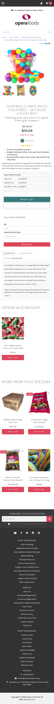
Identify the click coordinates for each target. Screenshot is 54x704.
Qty (5, 224)
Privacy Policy (42, 524)
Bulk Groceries (27, 665)
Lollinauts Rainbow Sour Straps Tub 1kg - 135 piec (39, 480)
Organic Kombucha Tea (27, 578)
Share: (42, 43)
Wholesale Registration (27, 595)
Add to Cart (27, 199)
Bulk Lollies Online (27, 582)
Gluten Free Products (27, 563)
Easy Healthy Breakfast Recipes (27, 552)
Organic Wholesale (27, 658)
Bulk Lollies (27, 646)
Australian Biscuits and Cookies (27, 571)
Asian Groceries (27, 661)
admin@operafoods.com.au (28, 678)
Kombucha (27, 642)
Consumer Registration (27, 599)
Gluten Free (27, 654)
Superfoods (27, 639)
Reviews (8, 258)
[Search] (49, 32)
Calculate (27, 244)
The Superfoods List (27, 560)
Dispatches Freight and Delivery (27, 603)
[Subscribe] (49, 519)
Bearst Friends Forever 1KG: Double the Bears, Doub (13, 480)
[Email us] (15, 533)
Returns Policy (27, 614)
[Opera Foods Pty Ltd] (27, 20)
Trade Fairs (27, 625)
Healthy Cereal (27, 635)
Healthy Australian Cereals (27, 548)
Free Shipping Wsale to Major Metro (28, 10)
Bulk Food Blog (27, 544)
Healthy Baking (27, 556)
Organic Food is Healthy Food (27, 567)
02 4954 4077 (28, 674)
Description (9, 253)
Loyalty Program (27, 622)
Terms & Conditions (30, 524)
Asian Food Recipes (27, 575)
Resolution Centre (27, 610)
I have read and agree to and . (28, 524)
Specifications (25, 253)
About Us (27, 592)
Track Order (27, 607)
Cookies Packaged (27, 650)
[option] (27, 65)
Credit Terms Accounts (27, 618)
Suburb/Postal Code (12, 232)
